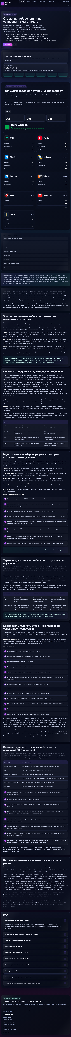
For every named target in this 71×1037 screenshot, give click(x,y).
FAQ (15, 44)
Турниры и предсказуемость (10, 251)
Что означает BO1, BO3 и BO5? (13, 946)
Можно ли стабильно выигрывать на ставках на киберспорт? (23, 983)
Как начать (7, 44)
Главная (22, 1)
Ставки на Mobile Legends (9, 1029)
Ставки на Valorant (7, 1019)
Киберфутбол (42, 1)
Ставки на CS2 (6, 1027)
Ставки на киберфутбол (9, 1022)
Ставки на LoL (6, 1032)
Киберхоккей (51, 1)
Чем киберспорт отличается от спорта (13, 238)
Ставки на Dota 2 (7, 1017)
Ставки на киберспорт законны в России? (17, 920)
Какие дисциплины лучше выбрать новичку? (18, 940)
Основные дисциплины (9, 242)
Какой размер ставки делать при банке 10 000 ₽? (19, 977)
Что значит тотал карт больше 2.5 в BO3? (17, 958)
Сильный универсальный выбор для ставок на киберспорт (28, 128)
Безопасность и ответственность (11, 263)
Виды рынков (7, 247)
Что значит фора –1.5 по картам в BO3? (16, 952)
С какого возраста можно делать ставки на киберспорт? (21, 934)
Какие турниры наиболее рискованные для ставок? (20, 971)
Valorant (34, 1)
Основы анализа (7, 255)
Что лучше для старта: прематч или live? (17, 965)
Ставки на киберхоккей (9, 1024)
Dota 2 (28, 1)
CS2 (58, 1)
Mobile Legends (65, 1)
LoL (68, 5)
